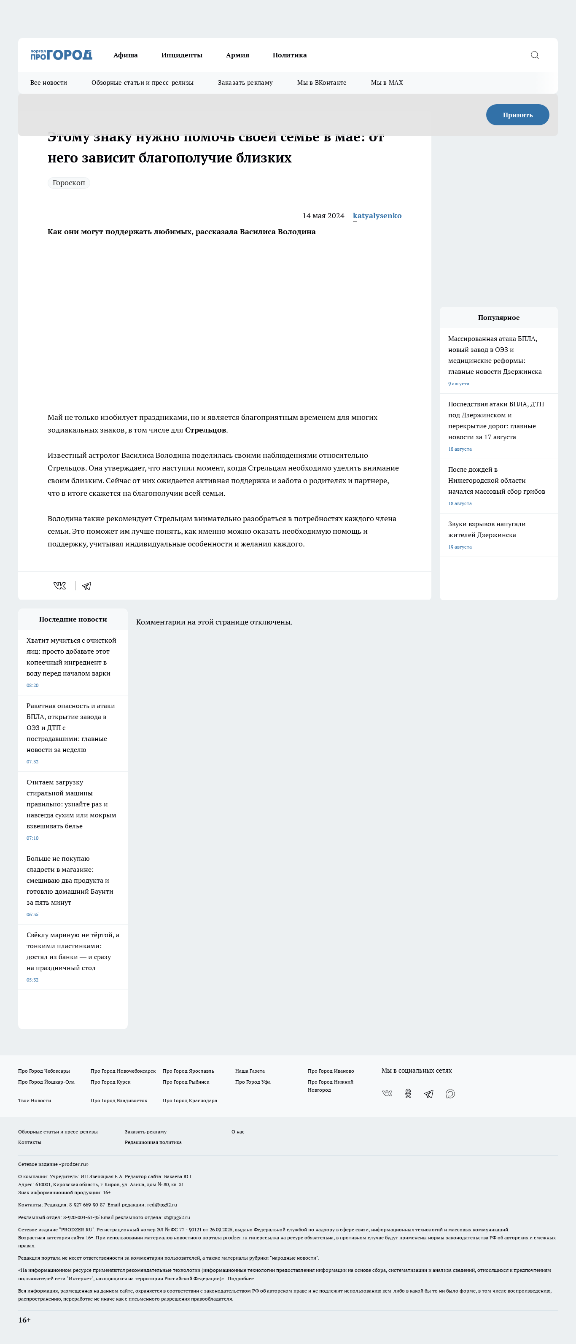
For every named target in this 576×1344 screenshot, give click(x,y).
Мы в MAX (387, 82)
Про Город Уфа (253, 1082)
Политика (290, 55)
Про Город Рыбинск (186, 1082)
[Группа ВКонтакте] (387, 1093)
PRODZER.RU (76, 1229)
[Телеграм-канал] (429, 1093)
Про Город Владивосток (119, 1100)
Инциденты (181, 55)
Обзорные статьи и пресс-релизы (143, 82)
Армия (237, 55)
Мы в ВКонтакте (322, 82)
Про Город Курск (110, 1082)
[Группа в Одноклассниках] (408, 1093)
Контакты (29, 1142)
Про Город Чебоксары (44, 1071)
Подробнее (241, 1278)
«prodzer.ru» (74, 1164)
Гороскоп (69, 182)
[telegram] (89, 586)
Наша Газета (250, 1071)
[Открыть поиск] (534, 54)
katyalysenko (377, 215)
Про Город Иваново (331, 1071)
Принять (518, 115)
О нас (238, 1131)
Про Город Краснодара (190, 1100)
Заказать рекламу (245, 82)
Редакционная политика (153, 1142)
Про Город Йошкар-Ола (46, 1082)
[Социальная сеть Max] (450, 1093)
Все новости (48, 82)
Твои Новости (34, 1100)
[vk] (60, 586)
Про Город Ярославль (188, 1071)
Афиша (125, 55)
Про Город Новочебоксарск (123, 1071)
